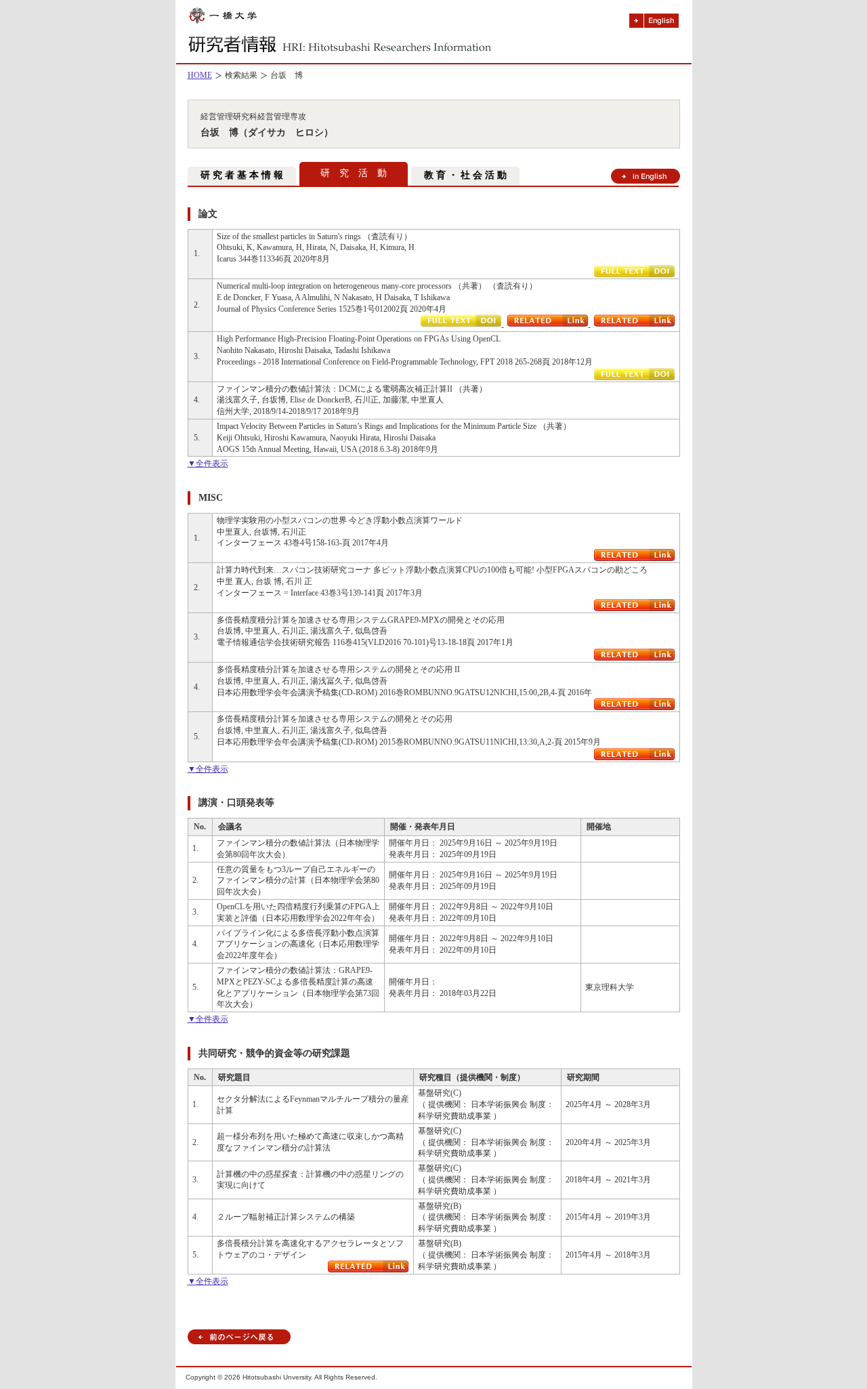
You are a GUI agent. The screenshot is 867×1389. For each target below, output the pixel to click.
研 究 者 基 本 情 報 (241, 175)
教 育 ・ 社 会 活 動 (465, 175)
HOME (200, 75)
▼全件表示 (208, 463)
